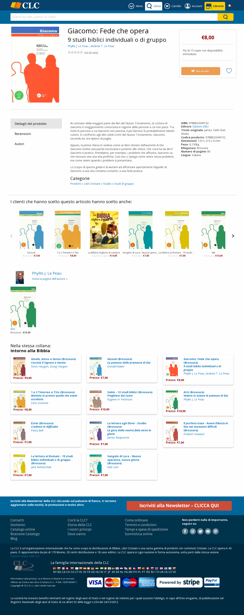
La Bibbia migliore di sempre (104, 252)
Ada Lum (113, 467)
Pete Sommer (39, 403)
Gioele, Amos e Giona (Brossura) (53, 360)
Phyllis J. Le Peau (78, 46)
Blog (13, 538)
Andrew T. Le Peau (102, 46)
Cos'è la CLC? (77, 520)
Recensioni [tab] (23, 133)
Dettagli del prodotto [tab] (31, 123)
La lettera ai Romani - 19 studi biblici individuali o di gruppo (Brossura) (52, 459)
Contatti (17, 520)
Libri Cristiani (92, 183)
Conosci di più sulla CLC (25, 556)
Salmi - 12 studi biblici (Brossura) (129, 394)
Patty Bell (37, 430)
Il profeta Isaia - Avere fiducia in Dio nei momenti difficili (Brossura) (206, 426)
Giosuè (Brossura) (128, 360)
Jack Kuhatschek (41, 467)
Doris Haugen (39, 366)
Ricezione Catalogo (25, 534)
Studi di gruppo (124, 183)
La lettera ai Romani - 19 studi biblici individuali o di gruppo (177, 252)
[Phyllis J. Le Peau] (19, 277)
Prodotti (75, 183)
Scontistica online (138, 534)
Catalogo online (22, 529)
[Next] (233, 235)
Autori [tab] (19, 144)
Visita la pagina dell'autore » (49, 279)
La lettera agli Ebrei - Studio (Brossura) (129, 428)
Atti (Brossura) (206, 394)
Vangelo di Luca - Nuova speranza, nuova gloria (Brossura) (124, 459)
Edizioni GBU (201, 126)
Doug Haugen (59, 366)
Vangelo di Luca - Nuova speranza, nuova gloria (140, 252)
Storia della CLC (80, 525)
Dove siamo (77, 534)
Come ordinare (136, 520)
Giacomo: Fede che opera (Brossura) (202, 364)
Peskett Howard (194, 434)
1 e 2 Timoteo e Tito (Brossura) (54, 395)
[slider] (75, 52)
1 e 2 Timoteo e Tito (68, 252)
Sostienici (17, 525)
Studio (107, 183)
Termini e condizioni (141, 525)
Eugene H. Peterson (119, 399)
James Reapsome (118, 437)
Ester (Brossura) (44, 425)
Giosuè (31, 252)
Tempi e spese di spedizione (146, 529)
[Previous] (11, 235)
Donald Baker (115, 366)
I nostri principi (80, 529)
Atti (213, 252)
